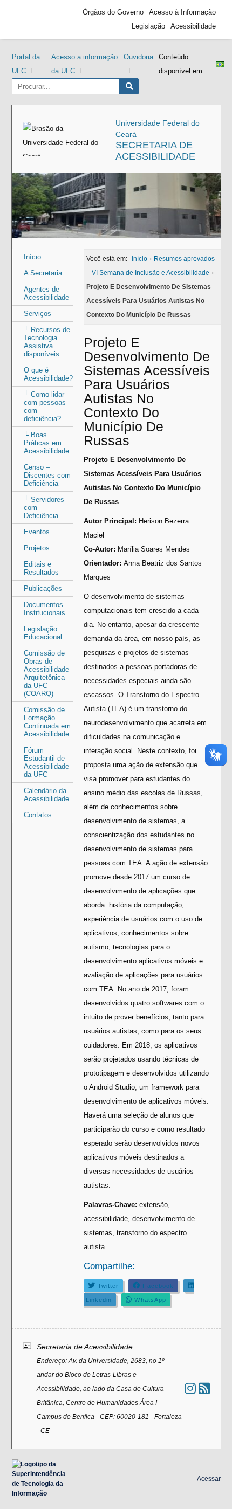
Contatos (38, 815)
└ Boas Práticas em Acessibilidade (46, 443)
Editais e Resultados (41, 568)
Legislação (148, 26)
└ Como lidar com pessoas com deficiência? (45, 406)
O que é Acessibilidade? (48, 374)
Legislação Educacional (43, 633)
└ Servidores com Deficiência (44, 507)
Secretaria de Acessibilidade (155, 151)
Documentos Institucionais (44, 609)
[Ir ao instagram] (190, 1388)
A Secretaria (43, 273)
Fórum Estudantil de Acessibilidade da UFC (46, 762)
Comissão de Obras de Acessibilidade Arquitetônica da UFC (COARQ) (46, 673)
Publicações (43, 588)
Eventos (37, 532)
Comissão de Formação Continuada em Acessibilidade (47, 722)
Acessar (209, 1479)
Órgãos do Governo (113, 12)
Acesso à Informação (182, 12)
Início (32, 257)
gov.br (36, 19)
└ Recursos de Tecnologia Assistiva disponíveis (47, 342)
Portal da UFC (26, 64)
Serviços (37, 313)
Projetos (37, 548)
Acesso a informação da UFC (84, 64)
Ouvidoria (138, 57)
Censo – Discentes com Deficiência (47, 475)
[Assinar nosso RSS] (204, 1388)
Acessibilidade (193, 26)
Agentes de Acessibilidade (46, 293)
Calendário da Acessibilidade (46, 795)
